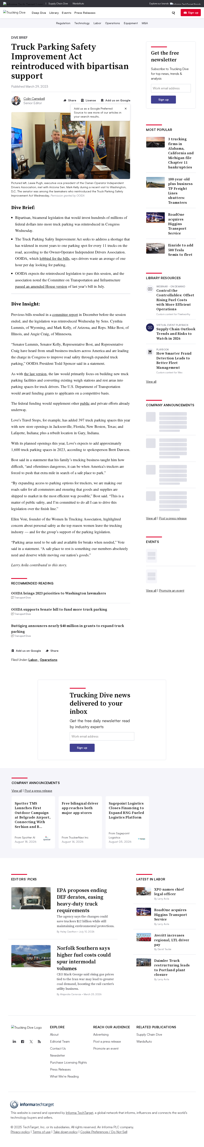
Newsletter (57, 1055)
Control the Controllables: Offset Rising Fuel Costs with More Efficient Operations (175, 299)
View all (151, 382)
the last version (35, 373)
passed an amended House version (41, 286)
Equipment (131, 23)
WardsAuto (78, 3)
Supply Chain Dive (58, 3)
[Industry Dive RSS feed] (39, 1041)
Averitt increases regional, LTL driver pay (171, 940)
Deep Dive (39, 12)
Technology (82, 23)
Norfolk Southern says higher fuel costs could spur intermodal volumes (84, 958)
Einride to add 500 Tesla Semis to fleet (180, 250)
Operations (112, 23)
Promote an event (171, 590)
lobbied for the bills (54, 258)
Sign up (193, 12)
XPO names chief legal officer (169, 891)
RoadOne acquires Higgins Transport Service (177, 223)
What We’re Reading (64, 1076)
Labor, (33, 660)
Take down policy (65, 1132)
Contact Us (58, 1048)
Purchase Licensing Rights (68, 1062)
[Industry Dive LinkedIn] (14, 1041)
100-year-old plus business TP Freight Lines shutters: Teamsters (180, 191)
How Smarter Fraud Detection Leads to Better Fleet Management (173, 360)
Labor (97, 23)
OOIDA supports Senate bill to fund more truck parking (59, 609)
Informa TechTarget (79, 1113)
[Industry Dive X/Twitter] (31, 1041)
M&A (145, 23)
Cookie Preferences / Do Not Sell (103, 1132)
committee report (65, 314)
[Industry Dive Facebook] (23, 1041)
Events (66, 12)
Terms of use (41, 1132)
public (85, 403)
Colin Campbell (34, 99)
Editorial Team (60, 1041)
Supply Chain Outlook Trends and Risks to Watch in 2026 (175, 334)
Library (54, 12)
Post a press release (173, 518)
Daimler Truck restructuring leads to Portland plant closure (172, 967)
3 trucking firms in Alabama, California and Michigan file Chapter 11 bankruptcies (181, 153)
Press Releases (85, 12)
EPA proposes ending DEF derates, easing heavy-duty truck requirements (82, 900)
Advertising (101, 1034)
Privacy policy (20, 1132)
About (54, 1034)
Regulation (63, 23)
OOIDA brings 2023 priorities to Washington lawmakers (58, 593)
